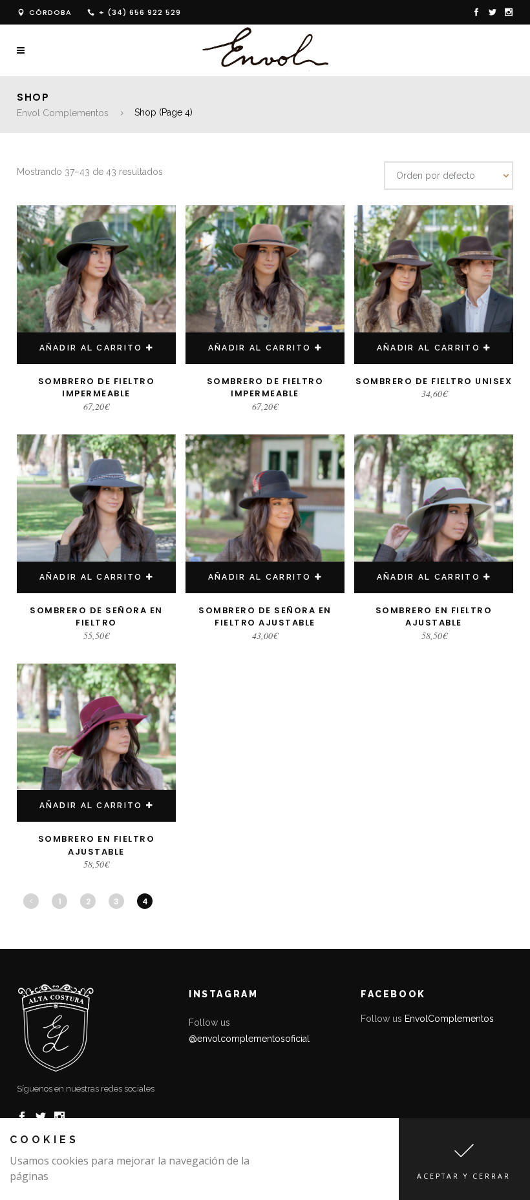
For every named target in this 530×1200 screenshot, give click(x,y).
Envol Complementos (63, 112)
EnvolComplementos (449, 1018)
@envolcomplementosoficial (249, 1038)
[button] (464, 1159)
